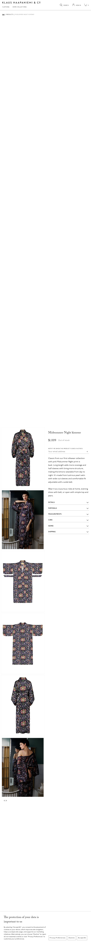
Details (51, 502)
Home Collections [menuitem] (20, 7)
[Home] (3, 15)
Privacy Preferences (57, 938)
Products (9, 14)
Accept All (82, 938)
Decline (72, 938)
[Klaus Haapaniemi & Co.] (21, 2)
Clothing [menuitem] (5, 7)
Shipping (52, 532)
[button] (23, 457)
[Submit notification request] (87, 452)
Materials (52, 508)
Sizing (51, 526)
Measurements (55, 514)
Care (50, 520)
